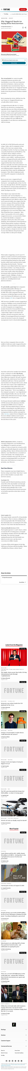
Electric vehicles (13, 818)
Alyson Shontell (6, 678)
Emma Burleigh (5, 981)
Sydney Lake (5, 861)
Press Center (17, 1050)
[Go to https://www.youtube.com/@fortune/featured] (21, 1060)
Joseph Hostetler (6, 888)
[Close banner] (25, 60)
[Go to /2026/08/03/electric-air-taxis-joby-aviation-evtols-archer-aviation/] (14, 807)
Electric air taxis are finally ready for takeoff (13, 820)
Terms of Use (4, 1064)
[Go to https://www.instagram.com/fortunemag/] (15, 1060)
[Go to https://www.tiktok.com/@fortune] (18, 1060)
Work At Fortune (4, 1052)
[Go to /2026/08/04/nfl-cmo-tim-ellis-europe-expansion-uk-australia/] (14, 778)
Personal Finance (6, 883)
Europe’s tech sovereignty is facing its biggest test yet (12, 762)
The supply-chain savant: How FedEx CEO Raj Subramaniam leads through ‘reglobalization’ (14, 674)
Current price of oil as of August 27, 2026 (12, 885)
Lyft (11, 298)
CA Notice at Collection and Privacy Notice (17, 1064)
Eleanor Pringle (6, 1013)
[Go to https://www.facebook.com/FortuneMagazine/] (6, 1060)
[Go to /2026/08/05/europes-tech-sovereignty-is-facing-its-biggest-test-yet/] (14, 749)
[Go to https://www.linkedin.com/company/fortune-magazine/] (12, 1060)
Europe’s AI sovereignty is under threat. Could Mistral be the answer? (12, 733)
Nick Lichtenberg (6, 949)
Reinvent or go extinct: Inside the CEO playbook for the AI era (12, 704)
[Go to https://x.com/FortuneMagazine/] (9, 1060)
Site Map (3, 1055)
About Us (3, 1050)
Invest (11, 18)
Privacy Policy (9, 1064)
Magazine (4, 18)
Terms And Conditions (19, 1052)
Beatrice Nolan (6, 736)
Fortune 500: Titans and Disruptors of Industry (12, 670)
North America (5, 1003)
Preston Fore (5, 918)
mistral (10, 730)
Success (3, 851)
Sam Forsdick (5, 766)
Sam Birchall (5, 795)
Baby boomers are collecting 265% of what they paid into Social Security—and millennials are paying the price (13, 944)
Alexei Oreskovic (6, 823)
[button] (7, 26)
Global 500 (11, 701)
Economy (3, 941)
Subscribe (23, 9)
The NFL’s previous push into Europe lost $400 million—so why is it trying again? (12, 792)
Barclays (6, 414)
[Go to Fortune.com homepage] (6, 9)
